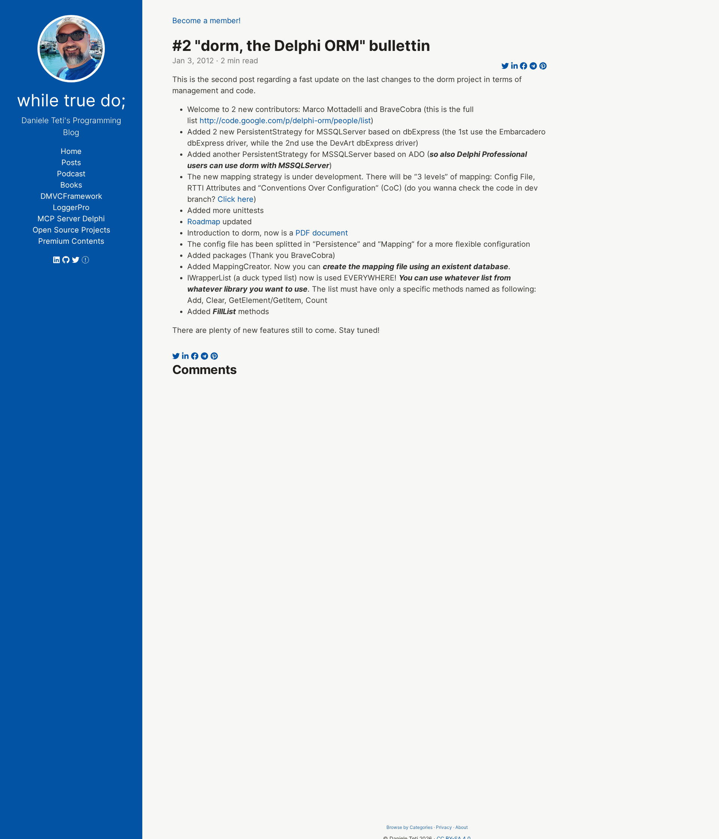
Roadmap (203, 221)
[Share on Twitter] (505, 66)
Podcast (71, 173)
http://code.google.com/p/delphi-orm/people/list (285, 120)
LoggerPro (71, 207)
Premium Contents (71, 241)
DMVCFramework (71, 196)
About (461, 827)
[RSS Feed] (85, 259)
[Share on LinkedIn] (514, 66)
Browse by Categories (409, 827)
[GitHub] (67, 259)
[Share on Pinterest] (543, 66)
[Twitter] (77, 259)
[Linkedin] (57, 259)
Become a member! (206, 20)
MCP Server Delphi (71, 218)
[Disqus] (359, 488)
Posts (71, 162)
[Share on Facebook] (523, 66)
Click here (236, 199)
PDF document (321, 232)
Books (71, 184)
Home (71, 151)
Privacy (444, 827)
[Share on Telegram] (533, 66)
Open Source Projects (71, 229)
